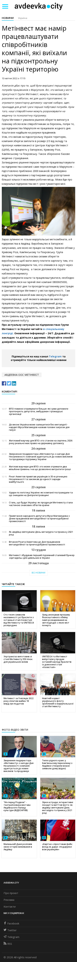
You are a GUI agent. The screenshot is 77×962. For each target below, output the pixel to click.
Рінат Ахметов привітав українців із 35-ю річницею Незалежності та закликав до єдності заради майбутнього (38, 479)
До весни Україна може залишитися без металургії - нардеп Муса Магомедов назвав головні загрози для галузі (39, 427)
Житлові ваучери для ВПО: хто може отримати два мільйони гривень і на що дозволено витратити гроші (40, 468)
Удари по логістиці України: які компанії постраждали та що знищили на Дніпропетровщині (41, 494)
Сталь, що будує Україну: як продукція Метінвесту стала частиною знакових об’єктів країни (41, 504)
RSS (9, 943)
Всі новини (38, 572)
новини (8, 18)
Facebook (13, 923)
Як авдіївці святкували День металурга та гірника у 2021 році (41, 533)
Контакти (10, 906)
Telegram (55, 356)
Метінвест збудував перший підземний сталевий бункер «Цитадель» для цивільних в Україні (41, 556)
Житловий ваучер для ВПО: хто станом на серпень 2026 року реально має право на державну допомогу (40, 442)
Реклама (9, 899)
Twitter (12, 930)
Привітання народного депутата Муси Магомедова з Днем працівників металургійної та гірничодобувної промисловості (39, 519)
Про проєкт (11, 893)
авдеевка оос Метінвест (21, 374)
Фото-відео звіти (15, 729)
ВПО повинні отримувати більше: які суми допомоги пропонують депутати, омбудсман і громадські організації (38, 411)
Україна (22, 18)
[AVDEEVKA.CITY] (39, 6)
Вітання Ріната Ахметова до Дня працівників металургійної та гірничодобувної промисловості (37, 543)
